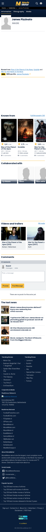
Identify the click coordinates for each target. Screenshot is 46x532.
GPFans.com (7, 421)
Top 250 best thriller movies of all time (16, 492)
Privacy (39, 508)
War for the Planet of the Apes (12, 72)
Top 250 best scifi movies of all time (15, 489)
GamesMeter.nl (8, 436)
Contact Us (14, 508)
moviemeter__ (10, 474)
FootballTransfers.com (11, 413)
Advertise (31, 508)
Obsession (7, 380)
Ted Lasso (29, 375)
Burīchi (28, 363)
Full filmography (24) (37, 115)
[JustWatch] (23, 523)
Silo (27, 369)
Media (28, 11)
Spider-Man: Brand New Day (11, 370)
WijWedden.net (8, 439)
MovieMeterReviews (12, 471)
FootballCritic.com (9, 416)
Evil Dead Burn (8, 386)
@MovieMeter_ (10, 478)
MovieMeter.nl (8, 424)
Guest (8, 266)
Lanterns (29, 360)
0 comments (5, 262)
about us (27, 462)
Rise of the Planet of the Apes (22, 70)
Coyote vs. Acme (9, 374)
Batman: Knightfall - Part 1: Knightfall (12, 365)
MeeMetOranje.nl (9, 448)
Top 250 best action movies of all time (16, 498)
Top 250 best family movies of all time (16, 495)
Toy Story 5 (7, 383)
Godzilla (36, 70)
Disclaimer (18, 510)
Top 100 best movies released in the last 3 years (20, 501)
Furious (28, 381)
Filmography (19, 11)
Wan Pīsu (29, 378)
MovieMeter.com (9, 427)
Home (4, 8)
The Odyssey (8, 377)
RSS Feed (27, 510)
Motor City (7, 360)
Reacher (29, 366)
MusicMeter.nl (8, 430)
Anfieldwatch (8, 445)
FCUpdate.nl (7, 419)
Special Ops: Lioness (33, 372)
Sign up (5, 508)
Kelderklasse (7, 442)
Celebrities (12, 8)
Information (6, 11)
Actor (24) (15, 23)
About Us (23, 508)
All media (41, 223)
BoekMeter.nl (8, 433)
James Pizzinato (23, 74)
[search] (37, 3)
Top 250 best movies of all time (14, 486)
